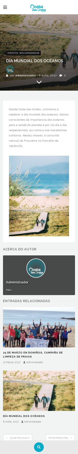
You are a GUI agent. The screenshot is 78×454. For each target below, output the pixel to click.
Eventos (13, 53)
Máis (8, 289)
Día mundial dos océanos (24, 416)
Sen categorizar (29, 53)
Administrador (25, 75)
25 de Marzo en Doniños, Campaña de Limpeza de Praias (33, 354)
